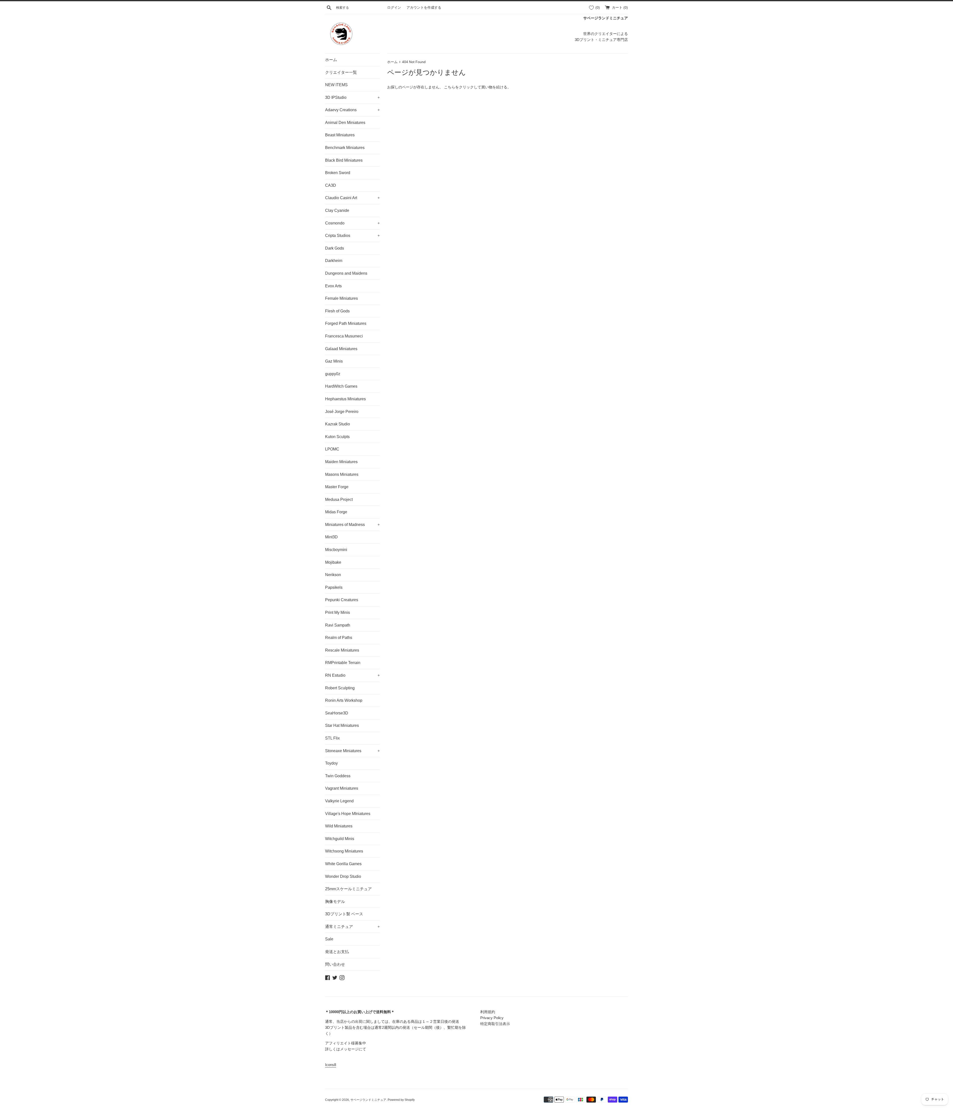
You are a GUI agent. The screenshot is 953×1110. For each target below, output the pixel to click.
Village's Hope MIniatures (347, 814)
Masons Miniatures (341, 474)
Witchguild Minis (339, 839)
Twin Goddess (337, 776)
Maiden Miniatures (341, 462)
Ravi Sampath (337, 625)
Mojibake (333, 562)
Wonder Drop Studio (343, 876)
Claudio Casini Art (352, 198)
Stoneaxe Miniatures (352, 751)
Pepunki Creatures (341, 600)
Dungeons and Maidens (346, 273)
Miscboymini (336, 550)
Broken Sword (337, 173)
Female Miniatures (341, 298)
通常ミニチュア (352, 927)
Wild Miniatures (338, 826)
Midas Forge (336, 512)
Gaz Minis (334, 361)
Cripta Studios (352, 235)
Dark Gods (334, 248)
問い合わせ (335, 964)
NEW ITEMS (336, 85)
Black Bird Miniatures (344, 160)
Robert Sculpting (340, 688)
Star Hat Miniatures (342, 725)
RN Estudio (352, 675)
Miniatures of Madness (352, 524)
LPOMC (332, 449)
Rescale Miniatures (342, 650)
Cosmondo (352, 223)
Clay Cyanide (337, 210)
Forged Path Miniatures (345, 323)
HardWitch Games (341, 386)
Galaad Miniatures (341, 349)
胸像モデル (335, 901)
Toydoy (331, 763)
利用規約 (487, 1012)
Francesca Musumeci (344, 336)
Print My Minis (337, 612)
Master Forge (336, 487)
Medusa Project (339, 499)
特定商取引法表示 (495, 1024)
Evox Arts (333, 286)
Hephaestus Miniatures (345, 399)
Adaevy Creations (352, 110)
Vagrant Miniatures (341, 788)
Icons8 (330, 1065)
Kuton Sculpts (337, 437)
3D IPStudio (352, 97)
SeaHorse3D (336, 713)
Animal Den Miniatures (345, 122)
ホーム (331, 60)
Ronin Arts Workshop (343, 700)
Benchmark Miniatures (345, 148)
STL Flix (332, 738)
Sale (329, 939)
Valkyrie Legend (339, 801)
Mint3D (331, 537)
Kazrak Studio (337, 424)
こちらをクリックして (462, 87)
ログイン (394, 7)
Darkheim (333, 261)
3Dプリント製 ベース (344, 914)
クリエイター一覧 (341, 72)
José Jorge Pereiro (341, 411)
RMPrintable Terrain (342, 663)
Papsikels (333, 587)
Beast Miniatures (340, 135)
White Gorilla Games (343, 864)
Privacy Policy (492, 1018)
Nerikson (333, 575)
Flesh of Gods (337, 311)
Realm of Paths (338, 637)
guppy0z (332, 374)
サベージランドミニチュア (368, 1100)
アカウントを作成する (424, 7)
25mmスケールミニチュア (348, 889)
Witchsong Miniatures (344, 851)
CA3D (330, 185)
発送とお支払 (337, 952)
